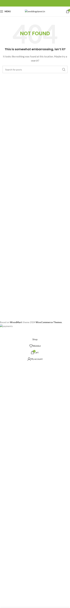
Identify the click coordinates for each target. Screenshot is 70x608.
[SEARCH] (64, 69)
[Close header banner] (4, 332)
